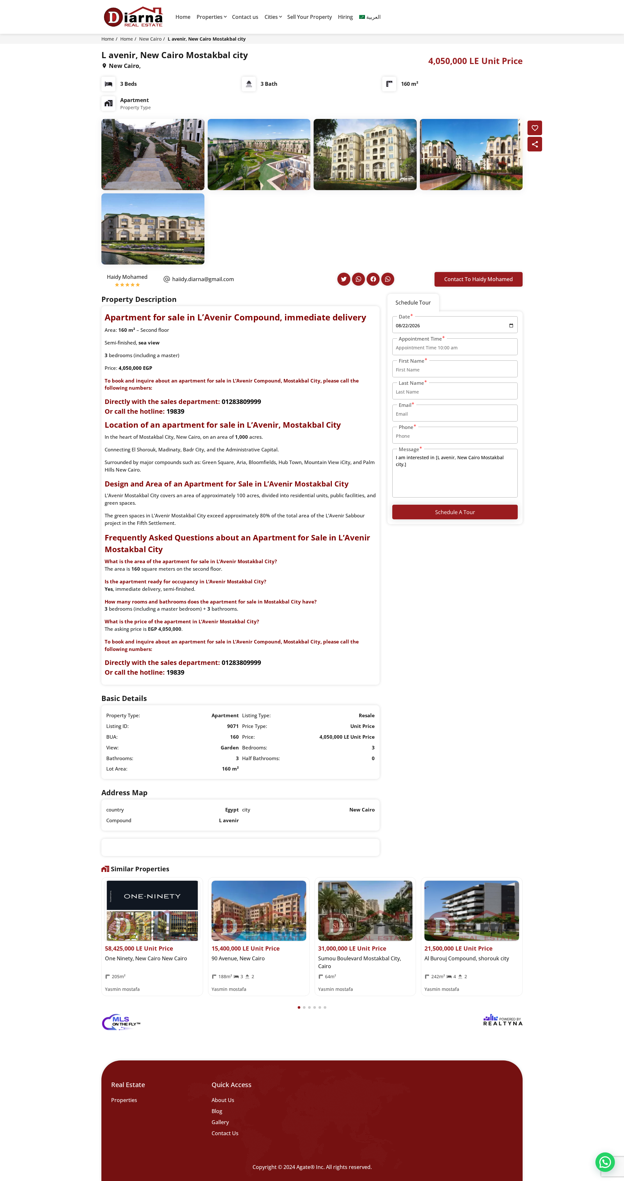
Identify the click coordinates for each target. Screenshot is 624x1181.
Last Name (411, 383)
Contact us (245, 16)
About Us (223, 1100)
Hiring (345, 16)
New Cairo (150, 39)
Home (183, 16)
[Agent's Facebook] (373, 279)
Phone (406, 427)
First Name (411, 360)
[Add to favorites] (534, 128)
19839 (175, 411)
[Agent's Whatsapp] (358, 279)
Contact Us (225, 1133)
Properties (210, 16)
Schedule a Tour (455, 512)
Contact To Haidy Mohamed (478, 279)
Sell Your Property (309, 16)
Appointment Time (420, 338)
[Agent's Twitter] (343, 279)
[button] (299, 1007)
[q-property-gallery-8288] (152, 154)
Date (404, 316)
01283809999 (241, 401)
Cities (271, 16)
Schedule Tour (413, 302)
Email (405, 405)
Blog (217, 1111)
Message (409, 449)
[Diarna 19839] (133, 17)
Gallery (220, 1122)
